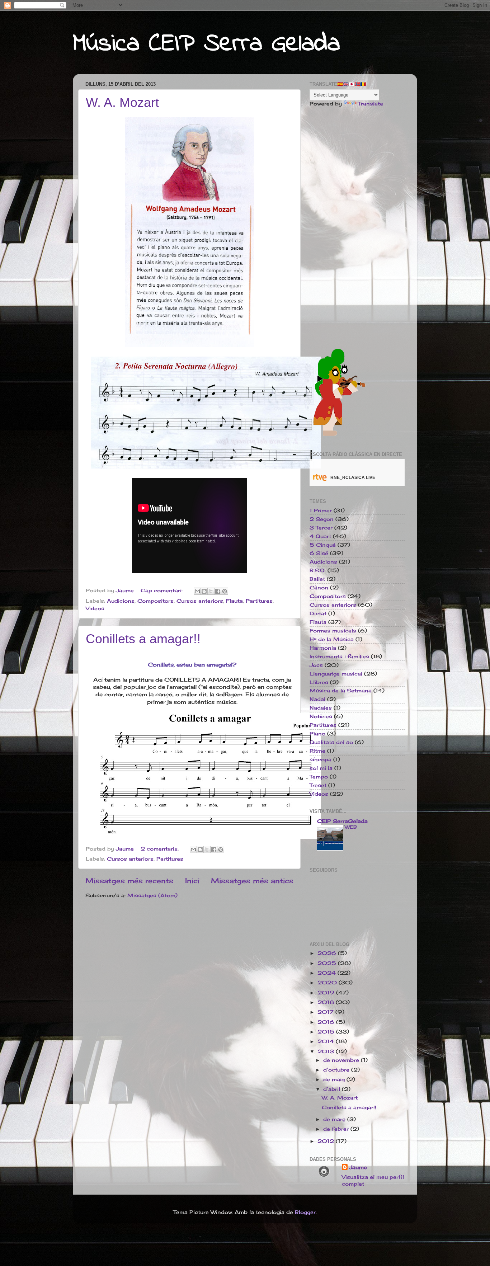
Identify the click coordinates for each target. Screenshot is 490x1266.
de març (335, 1119)
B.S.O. (318, 570)
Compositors (155, 601)
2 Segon (322, 519)
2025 (327, 963)
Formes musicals (333, 631)
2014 (326, 1041)
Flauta (234, 601)
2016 (326, 1022)
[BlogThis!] (204, 591)
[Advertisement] (357, 225)
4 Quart (320, 536)
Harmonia (323, 648)
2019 (326, 993)
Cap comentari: (162, 590)
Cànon (319, 587)
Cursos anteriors (199, 601)
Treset (318, 785)
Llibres (319, 682)
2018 (326, 1002)
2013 (326, 1051)
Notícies (321, 716)
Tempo (319, 777)
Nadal (317, 699)
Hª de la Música (332, 639)
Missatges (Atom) (152, 895)
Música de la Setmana (341, 690)
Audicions (121, 601)
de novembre (342, 1060)
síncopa (320, 759)
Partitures (259, 601)
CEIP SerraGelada (342, 821)
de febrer (336, 1129)
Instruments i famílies (339, 656)
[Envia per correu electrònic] (197, 591)
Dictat (318, 613)
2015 (326, 1032)
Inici (192, 880)
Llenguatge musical (336, 674)
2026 (327, 953)
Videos (95, 608)
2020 (328, 982)
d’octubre (337, 1070)
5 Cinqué (323, 545)
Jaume (358, 1167)
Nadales (321, 708)
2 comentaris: (160, 849)
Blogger (305, 1212)
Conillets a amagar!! (143, 638)
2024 (327, 973)
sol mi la (321, 768)
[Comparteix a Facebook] (217, 591)
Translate (370, 104)
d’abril (332, 1089)
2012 (326, 1141)
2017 (326, 1012)
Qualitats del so (331, 742)
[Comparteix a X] (211, 591)
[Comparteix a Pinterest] (224, 591)
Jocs (316, 665)
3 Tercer (321, 528)
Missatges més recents (129, 880)
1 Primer (321, 510)
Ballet (317, 579)
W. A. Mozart (122, 102)
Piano (317, 733)
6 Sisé (319, 553)
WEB (351, 827)
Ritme (317, 751)
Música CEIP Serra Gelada (206, 44)
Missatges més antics (252, 880)
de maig (335, 1079)
